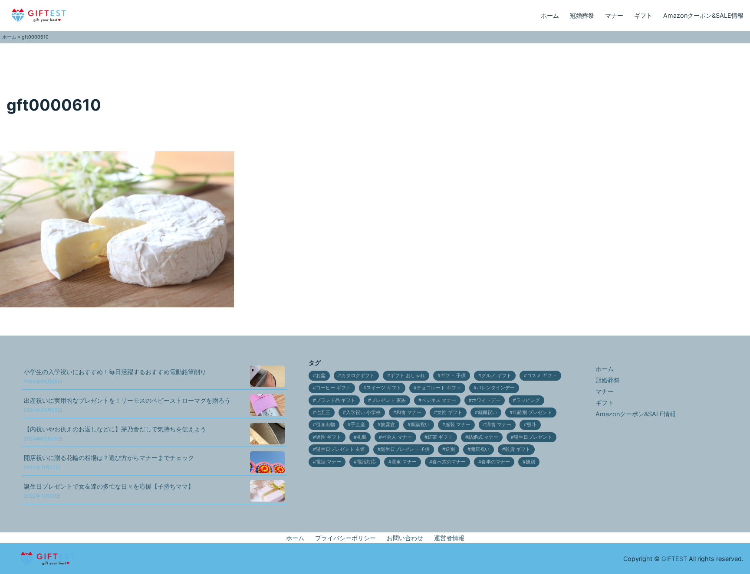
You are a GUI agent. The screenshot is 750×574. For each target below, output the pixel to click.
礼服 (361, 437)
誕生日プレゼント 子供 (405, 449)
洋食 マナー (498, 424)
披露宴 (388, 424)
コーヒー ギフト (333, 388)
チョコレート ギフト (439, 388)
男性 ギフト (328, 437)
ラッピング (528, 400)
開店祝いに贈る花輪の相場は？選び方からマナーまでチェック (109, 462)
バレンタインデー (496, 388)
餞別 (530, 462)
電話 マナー (328, 462)
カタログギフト (358, 375)
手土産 (358, 424)
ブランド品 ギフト (335, 400)
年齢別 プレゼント (532, 412)
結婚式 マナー (483, 437)
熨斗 (531, 424)
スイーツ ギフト (383, 388)
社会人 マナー (397, 437)
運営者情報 (449, 537)
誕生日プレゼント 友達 (340, 449)
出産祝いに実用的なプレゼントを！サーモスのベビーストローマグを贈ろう (127, 405)
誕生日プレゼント (533, 437)
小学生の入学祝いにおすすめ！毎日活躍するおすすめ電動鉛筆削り (115, 376)
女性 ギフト (449, 412)
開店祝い (480, 449)
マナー (614, 15)
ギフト (643, 15)
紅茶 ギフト (440, 437)
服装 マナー (457, 424)
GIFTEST (674, 558)
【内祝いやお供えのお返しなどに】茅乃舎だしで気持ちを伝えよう (115, 433)
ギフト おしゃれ (407, 375)
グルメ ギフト (496, 375)
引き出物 (325, 424)
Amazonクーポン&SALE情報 (703, 15)
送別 (450, 449)
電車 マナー (404, 462)
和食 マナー (408, 412)
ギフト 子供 (453, 375)
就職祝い (487, 412)
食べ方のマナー (449, 462)
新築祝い (420, 424)
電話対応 (366, 462)
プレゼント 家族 (388, 400)
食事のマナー (495, 462)
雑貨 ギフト (517, 449)
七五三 (323, 412)
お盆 (321, 375)
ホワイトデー (486, 400)
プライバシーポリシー (345, 537)
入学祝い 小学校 (363, 412)
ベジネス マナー (438, 400)
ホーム (550, 15)
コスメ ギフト (542, 375)
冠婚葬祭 (582, 15)
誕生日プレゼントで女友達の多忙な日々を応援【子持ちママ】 (109, 491)
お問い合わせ (405, 537)
